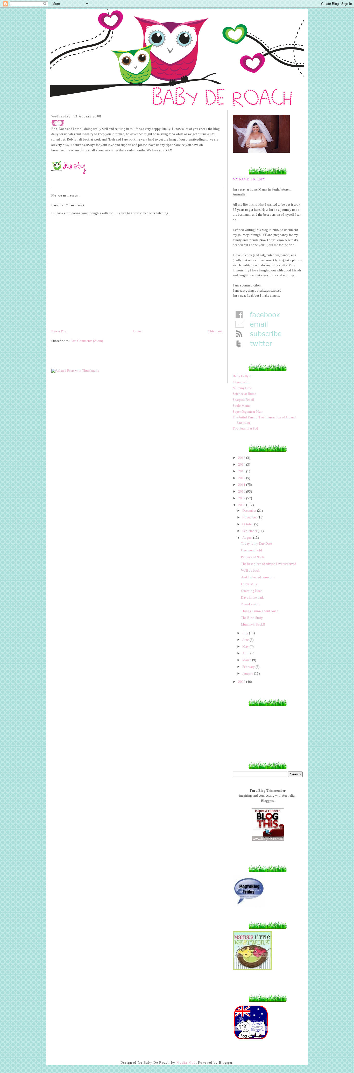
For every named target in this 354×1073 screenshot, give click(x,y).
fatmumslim (241, 382)
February (249, 667)
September (250, 531)
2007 (242, 682)
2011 (242, 485)
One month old (251, 550)
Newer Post (59, 331)
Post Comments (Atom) (86, 341)
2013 (242, 471)
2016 (242, 458)
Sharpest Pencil (243, 400)
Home (137, 331)
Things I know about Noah (259, 611)
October (248, 524)
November (250, 517)
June (246, 640)
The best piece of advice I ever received (268, 564)
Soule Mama (241, 406)
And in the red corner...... (258, 577)
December (249, 511)
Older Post (215, 331)
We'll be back (250, 570)
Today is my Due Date (256, 543)
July (245, 633)
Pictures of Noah (252, 557)
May (246, 646)
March (247, 660)
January (248, 673)
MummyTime (242, 388)
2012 (242, 478)
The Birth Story (252, 618)
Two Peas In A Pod (245, 428)
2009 (242, 498)
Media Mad (186, 1062)
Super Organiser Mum (248, 411)
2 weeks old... (250, 604)
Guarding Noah (252, 591)
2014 (242, 464)
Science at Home (244, 394)
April (246, 653)
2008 (242, 505)
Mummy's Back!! (253, 624)
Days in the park (252, 597)
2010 (242, 491)
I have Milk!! (250, 584)
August (247, 537)
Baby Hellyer (242, 376)
